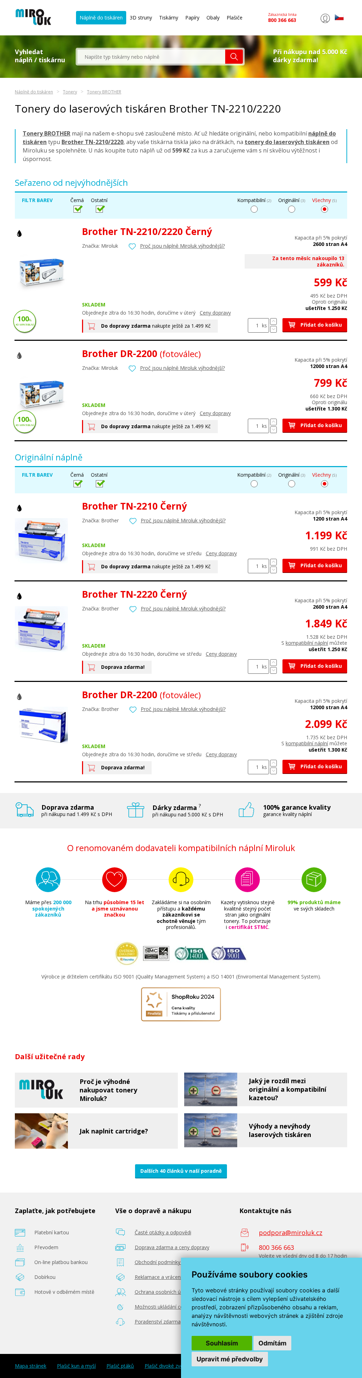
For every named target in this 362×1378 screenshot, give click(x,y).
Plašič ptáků (120, 1366)
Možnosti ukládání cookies (165, 1306)
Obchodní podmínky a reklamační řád (177, 1262)
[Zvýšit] (273, 321)
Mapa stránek (30, 1366)
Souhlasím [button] (222, 1343)
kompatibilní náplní (307, 642)
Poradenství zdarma (158, 1321)
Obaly (213, 17)
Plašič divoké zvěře (166, 1366)
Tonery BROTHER (104, 92)
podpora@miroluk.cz (290, 1232)
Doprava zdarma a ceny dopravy (172, 1247)
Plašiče (235, 17)
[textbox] (151, 57)
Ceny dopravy (215, 312)
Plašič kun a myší (76, 1366)
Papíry (192, 17)
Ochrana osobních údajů (163, 1291)
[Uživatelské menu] (325, 22)
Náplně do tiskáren (101, 17)
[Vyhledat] (234, 57)
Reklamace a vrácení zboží (165, 1277)
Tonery (70, 92)
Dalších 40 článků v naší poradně (181, 1170)
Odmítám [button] (272, 1343)
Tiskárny (168, 17)
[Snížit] (273, 329)
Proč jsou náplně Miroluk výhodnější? (182, 245)
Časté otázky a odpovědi (163, 1232)
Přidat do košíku (320, 324)
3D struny (141, 17)
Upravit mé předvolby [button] (230, 1359)
